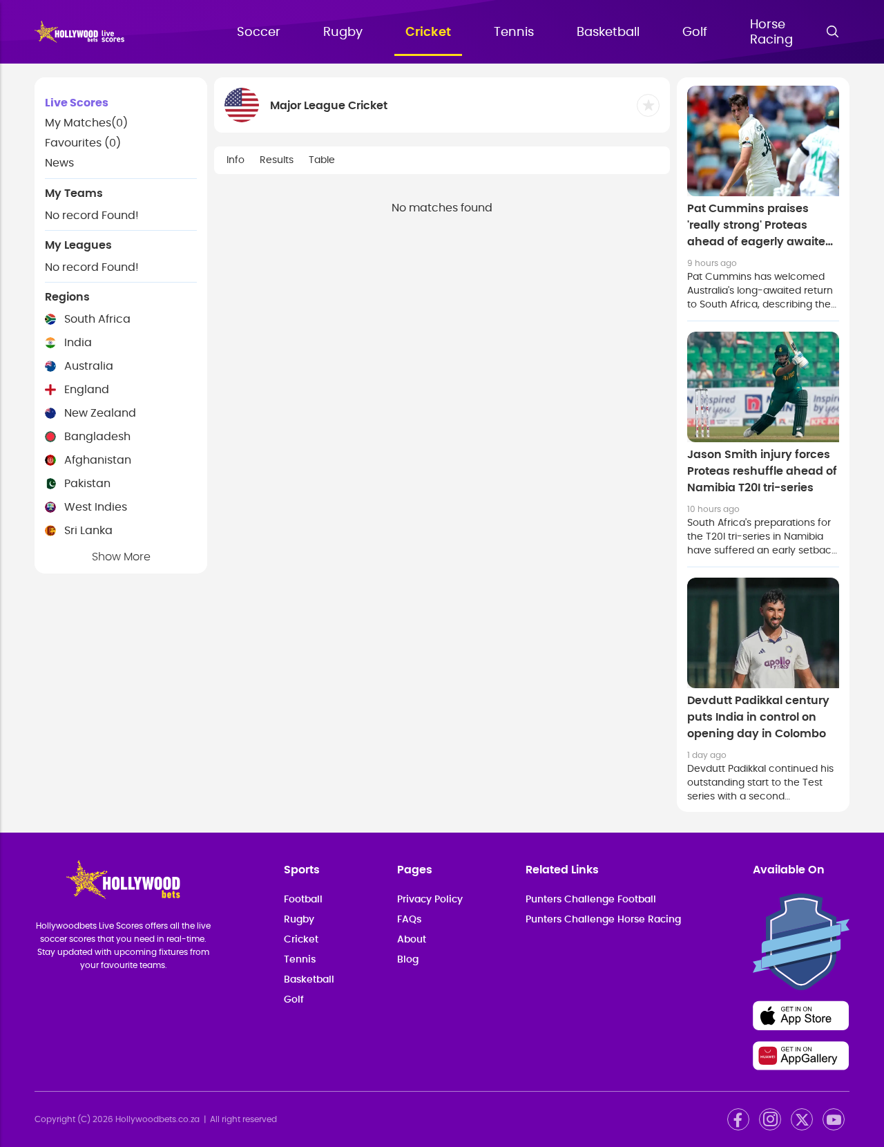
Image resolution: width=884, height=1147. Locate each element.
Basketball (608, 32)
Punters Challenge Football (591, 899)
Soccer (258, 32)
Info (235, 160)
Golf (694, 32)
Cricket (428, 32)
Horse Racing (771, 32)
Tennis (514, 32)
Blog (408, 960)
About (411, 940)
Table (322, 160)
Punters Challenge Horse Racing (603, 920)
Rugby (343, 32)
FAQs (409, 920)
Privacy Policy (430, 899)
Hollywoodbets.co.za (157, 1119)
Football (303, 899)
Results (277, 160)
